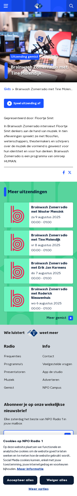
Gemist (9, 387)
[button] (6, 6)
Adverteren (50, 379)
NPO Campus (51, 387)
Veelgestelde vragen (57, 364)
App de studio (52, 372)
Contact (48, 356)
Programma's (13, 364)
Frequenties (12, 356)
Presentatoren (14, 372)
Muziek (9, 379)
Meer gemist (56, 317)
